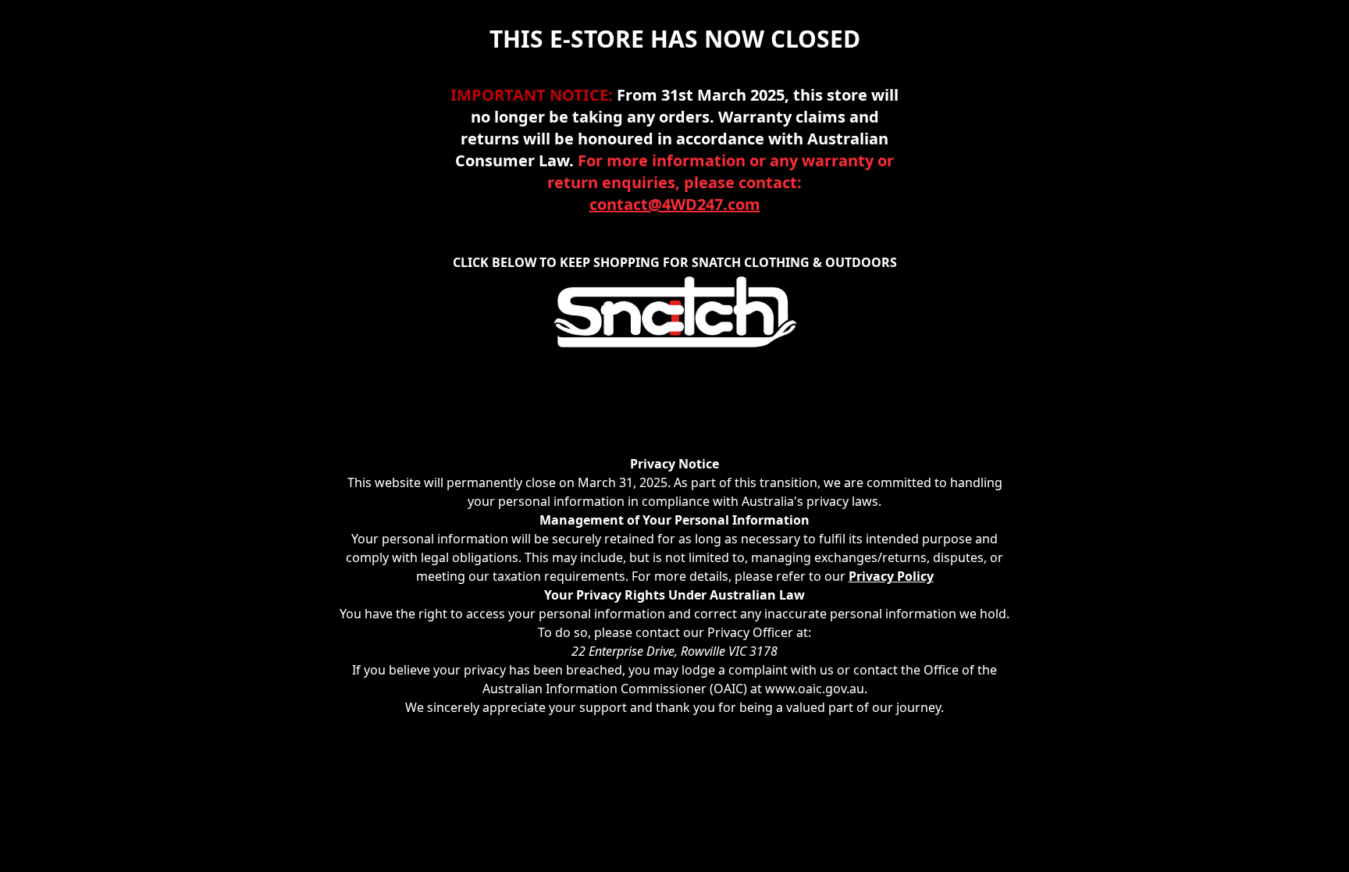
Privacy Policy (891, 576)
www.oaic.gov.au (814, 688)
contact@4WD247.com (674, 204)
